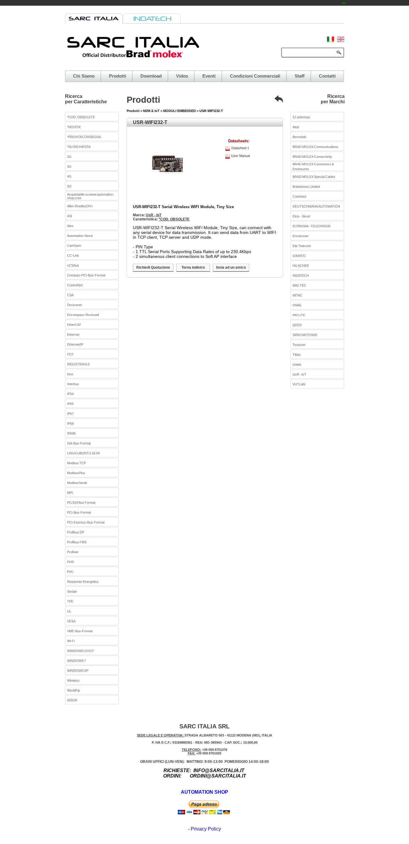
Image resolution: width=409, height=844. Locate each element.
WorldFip (73, 690)
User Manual (240, 156)
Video (182, 76)
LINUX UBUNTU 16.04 (83, 453)
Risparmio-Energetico (83, 581)
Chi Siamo (84, 76)
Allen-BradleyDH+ (80, 206)
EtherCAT (74, 324)
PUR (70, 562)
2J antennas (301, 117)
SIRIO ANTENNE (305, 335)
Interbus (73, 384)
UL (69, 611)
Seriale (72, 591)
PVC (70, 572)
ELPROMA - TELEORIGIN (312, 226)
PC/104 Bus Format (81, 502)
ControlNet (75, 285)
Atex (70, 226)
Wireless (73, 680)
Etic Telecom (302, 246)
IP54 (70, 394)
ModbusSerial (77, 483)
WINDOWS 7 (76, 661)
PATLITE (299, 315)
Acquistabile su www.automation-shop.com (90, 196)
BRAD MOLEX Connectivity (312, 156)
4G (69, 176)
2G (69, 156)
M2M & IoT (151, 111)
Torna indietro (193, 267)
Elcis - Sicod (301, 216)
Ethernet (73, 334)
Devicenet (74, 305)
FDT (70, 354)
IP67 (70, 413)
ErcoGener (301, 236)
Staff (300, 76)
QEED (297, 325)
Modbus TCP (76, 463)
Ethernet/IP (75, 344)
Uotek (297, 364)
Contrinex (300, 196)
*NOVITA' (74, 127)
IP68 (70, 423)
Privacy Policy (206, 828)
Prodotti (117, 76)
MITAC (297, 295)
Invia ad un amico (231, 267)
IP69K (71, 433)
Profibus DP (75, 532)
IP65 (70, 404)
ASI (69, 216)
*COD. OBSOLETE (81, 117)
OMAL (297, 305)
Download (151, 76)
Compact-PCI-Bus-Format (86, 275)
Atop (296, 127)
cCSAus (73, 265)
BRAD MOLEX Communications (315, 147)
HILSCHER (301, 265)
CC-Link (73, 255)
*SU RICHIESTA (78, 147)
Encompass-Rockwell (83, 315)
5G (69, 186)
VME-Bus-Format (80, 631)
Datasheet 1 (240, 148)
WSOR (72, 700)
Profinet (72, 552)
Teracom (299, 345)
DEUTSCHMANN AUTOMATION (316, 206)
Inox (70, 374)
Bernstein (299, 137)
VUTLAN (299, 384)
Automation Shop (204, 792)
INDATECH (301, 275)
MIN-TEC (299, 285)
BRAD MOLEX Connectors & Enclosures (313, 166)
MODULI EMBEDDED (179, 111)
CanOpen (74, 245)
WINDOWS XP (77, 670)
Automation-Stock (80, 236)
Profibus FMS (77, 542)
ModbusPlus (76, 473)
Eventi (209, 76)
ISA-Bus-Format (79, 443)
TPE (70, 601)
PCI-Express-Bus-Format (85, 522)
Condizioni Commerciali (255, 76)
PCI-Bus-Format (79, 512)
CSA (70, 295)
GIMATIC (299, 256)
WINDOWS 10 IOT (80, 651)
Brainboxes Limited (306, 186)
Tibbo (297, 354)
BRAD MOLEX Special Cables (314, 177)
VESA (71, 621)
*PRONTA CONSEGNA (84, 137)
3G (69, 166)
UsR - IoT (153, 215)
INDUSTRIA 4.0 (78, 364)
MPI (70, 492)
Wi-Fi (71, 641)
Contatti (327, 76)
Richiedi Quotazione (153, 267)
